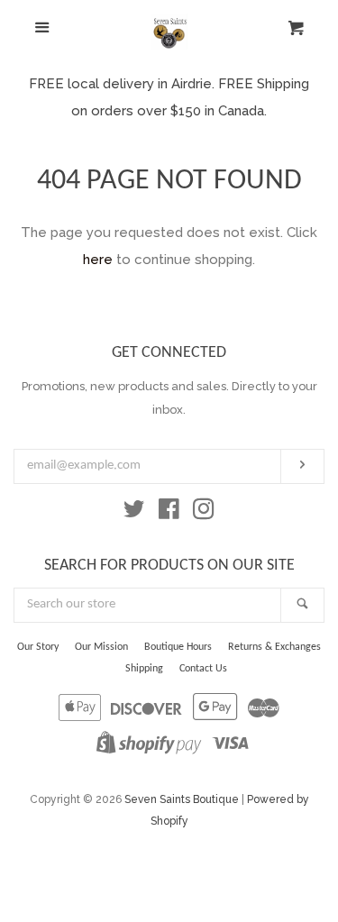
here (98, 259)
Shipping (144, 668)
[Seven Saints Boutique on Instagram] (204, 513)
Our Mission (101, 647)
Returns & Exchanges (274, 647)
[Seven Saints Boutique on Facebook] (169, 513)
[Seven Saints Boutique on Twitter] (134, 513)
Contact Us (203, 668)
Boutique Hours (178, 647)
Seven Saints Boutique (181, 799)
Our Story (38, 647)
